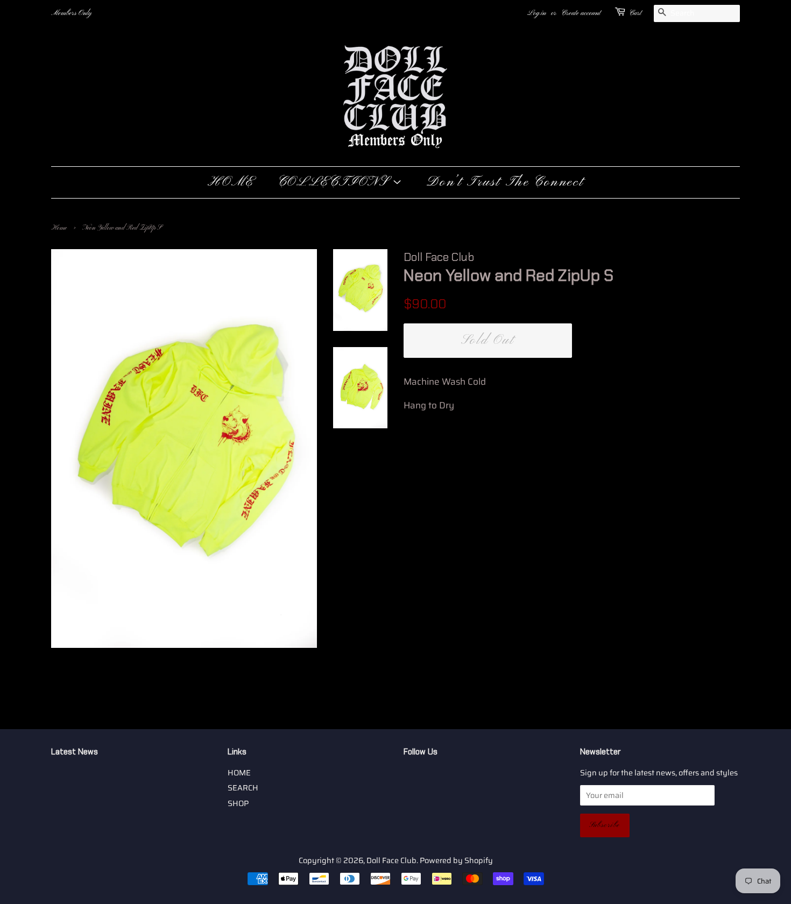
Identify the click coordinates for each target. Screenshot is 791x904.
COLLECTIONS (335, 182)
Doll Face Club (391, 860)
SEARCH (243, 788)
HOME (231, 182)
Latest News (74, 751)
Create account (581, 13)
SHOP (238, 803)
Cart (635, 13)
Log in (536, 13)
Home (59, 228)
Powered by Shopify (456, 860)
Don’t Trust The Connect (505, 182)
